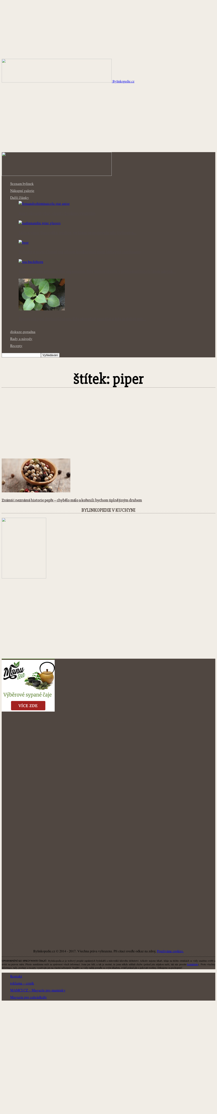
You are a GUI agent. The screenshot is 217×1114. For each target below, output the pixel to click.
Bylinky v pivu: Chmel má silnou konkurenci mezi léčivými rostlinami (80, 252)
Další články (19, 197)
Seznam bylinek (22, 183)
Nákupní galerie (22, 190)
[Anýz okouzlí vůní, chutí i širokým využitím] (44, 203)
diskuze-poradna (22, 331)
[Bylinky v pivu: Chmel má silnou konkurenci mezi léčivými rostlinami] (24, 242)
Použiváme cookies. (170, 951)
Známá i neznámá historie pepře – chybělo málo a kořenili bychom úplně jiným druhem (72, 500)
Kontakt (16, 976)
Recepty (16, 345)
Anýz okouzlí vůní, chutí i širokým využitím (57, 213)
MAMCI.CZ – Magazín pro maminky (37, 990)
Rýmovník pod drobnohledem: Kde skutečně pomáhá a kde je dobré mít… (82, 319)
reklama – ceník (22, 983)
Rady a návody (21, 338)
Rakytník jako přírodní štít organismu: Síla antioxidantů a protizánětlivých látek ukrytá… (97, 271)
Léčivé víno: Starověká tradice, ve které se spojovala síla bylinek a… (77, 232)
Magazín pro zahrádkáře (28, 997)
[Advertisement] (108, 120)
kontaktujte (192, 964)
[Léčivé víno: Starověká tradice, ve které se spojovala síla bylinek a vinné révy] (40, 222)
